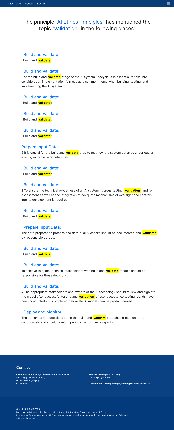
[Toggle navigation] (168, 3)
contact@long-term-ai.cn (101, 377)
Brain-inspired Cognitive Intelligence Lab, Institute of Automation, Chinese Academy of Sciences (62, 412)
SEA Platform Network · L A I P (26, 3)
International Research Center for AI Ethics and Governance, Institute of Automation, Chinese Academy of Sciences (72, 415)
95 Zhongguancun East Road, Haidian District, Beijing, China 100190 (30, 380)
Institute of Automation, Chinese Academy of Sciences (43, 374)
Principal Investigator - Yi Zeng (104, 374)
